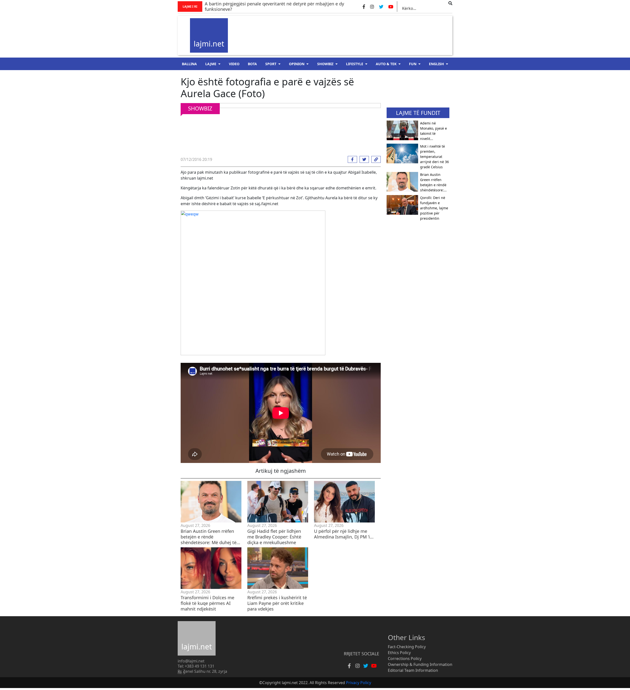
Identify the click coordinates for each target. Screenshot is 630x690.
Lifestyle (354, 63)
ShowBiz (325, 63)
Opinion (296, 63)
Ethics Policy (399, 652)
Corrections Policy (405, 658)
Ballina (189, 63)
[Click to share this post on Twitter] (363, 159)
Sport (270, 63)
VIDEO (234, 63)
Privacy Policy (358, 682)
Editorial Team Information (413, 670)
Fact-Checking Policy (407, 646)
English (436, 63)
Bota (252, 63)
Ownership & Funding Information (420, 664)
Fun (412, 63)
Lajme (210, 63)
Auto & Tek (386, 63)
